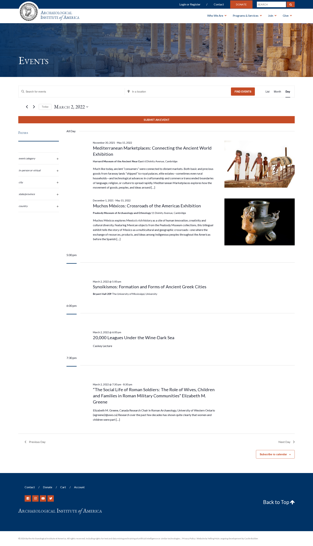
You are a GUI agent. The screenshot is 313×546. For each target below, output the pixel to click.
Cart (63, 487)
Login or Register (190, 4)
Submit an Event (157, 119)
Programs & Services (245, 15)
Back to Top (276, 502)
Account (79, 487)
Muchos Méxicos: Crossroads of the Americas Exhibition (147, 205)
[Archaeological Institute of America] (28, 10)
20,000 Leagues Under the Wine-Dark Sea (133, 337)
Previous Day (37, 442)
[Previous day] (27, 107)
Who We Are (215, 15)
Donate (241, 4)
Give (286, 15)
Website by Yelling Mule (208, 538)
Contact (219, 4)
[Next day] (34, 107)
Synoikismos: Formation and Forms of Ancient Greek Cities (149, 286)
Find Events (243, 91)
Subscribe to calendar (273, 454)
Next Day (284, 442)
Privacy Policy (188, 538)
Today (45, 106)
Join (270, 15)
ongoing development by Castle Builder (239, 538)
